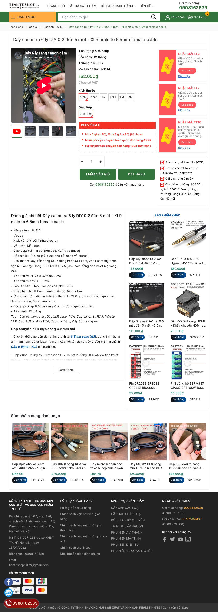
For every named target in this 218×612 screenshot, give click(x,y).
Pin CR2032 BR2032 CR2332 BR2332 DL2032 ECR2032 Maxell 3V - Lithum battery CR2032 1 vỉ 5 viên (145, 386)
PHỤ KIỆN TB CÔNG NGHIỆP (132, 550)
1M (104, 97)
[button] (204, 453)
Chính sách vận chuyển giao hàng (80, 516)
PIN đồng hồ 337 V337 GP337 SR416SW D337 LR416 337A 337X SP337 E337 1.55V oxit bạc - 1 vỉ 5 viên (188, 386)
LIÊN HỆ (145, 6)
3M (130, 97)
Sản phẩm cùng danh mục (35, 415)
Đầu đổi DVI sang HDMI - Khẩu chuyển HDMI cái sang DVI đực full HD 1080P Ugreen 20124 (188, 323)
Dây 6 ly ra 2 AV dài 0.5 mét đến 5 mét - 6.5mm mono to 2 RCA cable (146, 323)
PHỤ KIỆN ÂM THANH (126, 532)
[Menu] (13, 17)
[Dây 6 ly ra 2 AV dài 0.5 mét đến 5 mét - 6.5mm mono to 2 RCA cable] (146, 300)
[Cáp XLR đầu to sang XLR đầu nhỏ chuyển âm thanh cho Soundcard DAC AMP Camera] (187, 442)
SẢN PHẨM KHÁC (167, 215)
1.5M (113, 97)
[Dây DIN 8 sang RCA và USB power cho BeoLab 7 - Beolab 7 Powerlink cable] (69, 442)
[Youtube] (180, 539)
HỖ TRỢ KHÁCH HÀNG (117, 6)
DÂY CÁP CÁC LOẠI (125, 508)
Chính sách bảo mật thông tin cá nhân (83, 538)
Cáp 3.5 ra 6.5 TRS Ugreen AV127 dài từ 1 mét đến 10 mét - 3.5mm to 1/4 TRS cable (188, 261)
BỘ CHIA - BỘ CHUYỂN (128, 520)
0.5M (94, 97)
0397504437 (192, 519)
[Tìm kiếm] (154, 17)
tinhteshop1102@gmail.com (29, 565)
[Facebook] (164, 539)
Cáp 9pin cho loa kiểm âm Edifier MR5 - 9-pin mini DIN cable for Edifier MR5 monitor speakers (30, 466)
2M (122, 97)
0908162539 (193, 5)
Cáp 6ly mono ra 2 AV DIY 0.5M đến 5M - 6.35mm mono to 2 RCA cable (146, 261)
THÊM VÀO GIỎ (98, 174)
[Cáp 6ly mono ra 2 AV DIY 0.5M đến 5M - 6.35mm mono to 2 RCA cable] (146, 238)
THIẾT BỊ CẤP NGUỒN (127, 526)
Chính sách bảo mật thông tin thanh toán (81, 527)
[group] (43, 85)
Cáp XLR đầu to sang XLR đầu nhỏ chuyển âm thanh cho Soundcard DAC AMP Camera (186, 466)
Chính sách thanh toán (76, 547)
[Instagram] (188, 539)
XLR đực (86, 114)
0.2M (83, 97)
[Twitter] (172, 539)
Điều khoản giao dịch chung (80, 553)
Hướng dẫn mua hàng (75, 508)
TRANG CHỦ (56, 6)
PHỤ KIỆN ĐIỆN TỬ (125, 544)
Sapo (185, 607)
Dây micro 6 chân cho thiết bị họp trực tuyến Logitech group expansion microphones (107, 466)
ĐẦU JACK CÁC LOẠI (126, 514)
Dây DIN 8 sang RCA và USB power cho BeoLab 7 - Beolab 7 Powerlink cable (69, 466)
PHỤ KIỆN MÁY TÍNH (126, 538)
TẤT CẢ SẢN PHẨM (82, 6)
